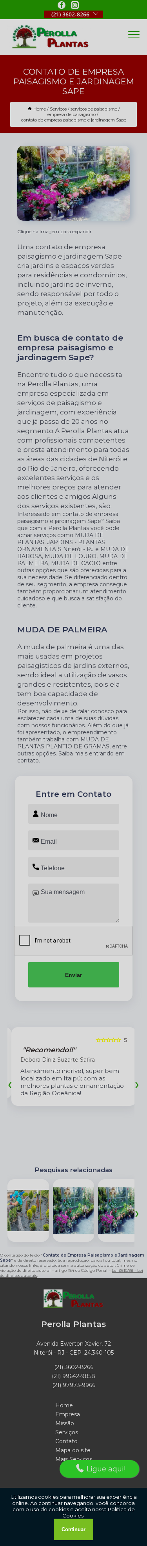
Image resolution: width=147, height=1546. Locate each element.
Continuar (73, 1529)
